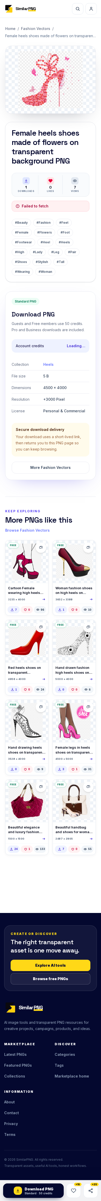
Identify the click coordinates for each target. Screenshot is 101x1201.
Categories (65, 1054)
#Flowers (44, 232)
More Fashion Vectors (50, 467)
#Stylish (42, 262)
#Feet (63, 222)
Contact (11, 1113)
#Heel (45, 242)
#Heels (64, 242)
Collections (14, 1076)
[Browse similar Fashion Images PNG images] (41, 787)
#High (19, 252)
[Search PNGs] (77, 8)
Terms (10, 1134)
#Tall (60, 262)
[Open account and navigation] (91, 8)
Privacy (11, 1123)
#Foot (65, 232)
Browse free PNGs (50, 979)
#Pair (72, 252)
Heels (48, 364)
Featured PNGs (18, 1065)
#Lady (37, 252)
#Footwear (23, 242)
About (9, 1102)
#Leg (55, 252)
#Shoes (21, 262)
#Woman (45, 272)
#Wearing (22, 272)
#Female (21, 232)
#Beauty (21, 222)
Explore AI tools (50, 965)
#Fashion (44, 222)
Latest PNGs (15, 1054)
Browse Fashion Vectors (27, 530)
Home (10, 28)
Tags (59, 1065)
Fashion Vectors (35, 28)
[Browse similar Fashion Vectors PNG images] (41, 548)
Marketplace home (72, 1076)
